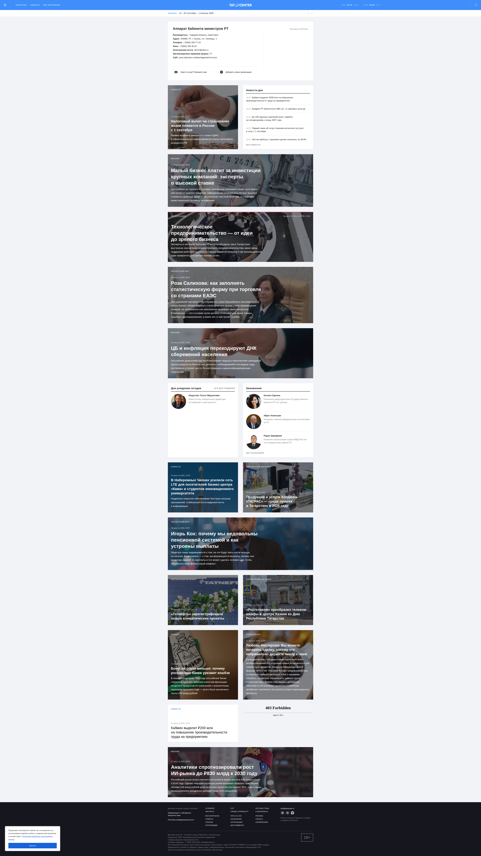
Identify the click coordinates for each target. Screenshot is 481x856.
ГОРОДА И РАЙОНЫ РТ (239, 811)
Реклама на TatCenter (299, 29)
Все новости (253, 145)
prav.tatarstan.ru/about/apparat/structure (198, 57)
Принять (32, 846)
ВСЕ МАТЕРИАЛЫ (212, 816)
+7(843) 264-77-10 (192, 42)
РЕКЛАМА (259, 816)
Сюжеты (35, 5)
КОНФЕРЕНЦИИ (262, 822)
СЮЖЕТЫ (209, 819)
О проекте (210, 808)
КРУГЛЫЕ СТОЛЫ (262, 808)
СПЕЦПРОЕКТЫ (262, 811)
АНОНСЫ (259, 819)
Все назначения (255, 453)
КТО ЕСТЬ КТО (236, 816)
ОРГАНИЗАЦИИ (236, 822)
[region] (32, 838)
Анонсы (172, 13)
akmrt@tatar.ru (201, 50)
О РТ (232, 808)
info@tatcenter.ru (287, 808)
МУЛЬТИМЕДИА (211, 825)
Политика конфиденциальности (181, 820)
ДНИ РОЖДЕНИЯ (237, 825)
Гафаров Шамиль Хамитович (204, 35)
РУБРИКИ (209, 822)
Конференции (178, 216)
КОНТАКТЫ (209, 811)
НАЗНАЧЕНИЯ (236, 819)
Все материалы (51, 5)
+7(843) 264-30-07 (188, 46)
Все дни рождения (224, 388)
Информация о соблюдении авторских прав (179, 814)
